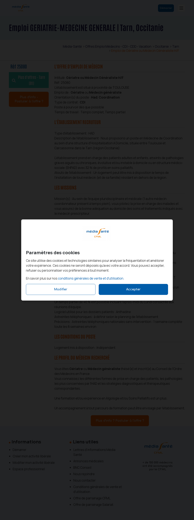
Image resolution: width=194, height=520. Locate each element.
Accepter (133, 289)
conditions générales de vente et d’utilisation (90, 278)
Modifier (60, 289)
